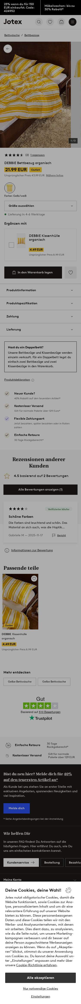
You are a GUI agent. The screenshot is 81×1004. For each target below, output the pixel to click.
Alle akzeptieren (40, 978)
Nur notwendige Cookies (40, 988)
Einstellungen (40, 996)
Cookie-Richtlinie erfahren (36, 965)
